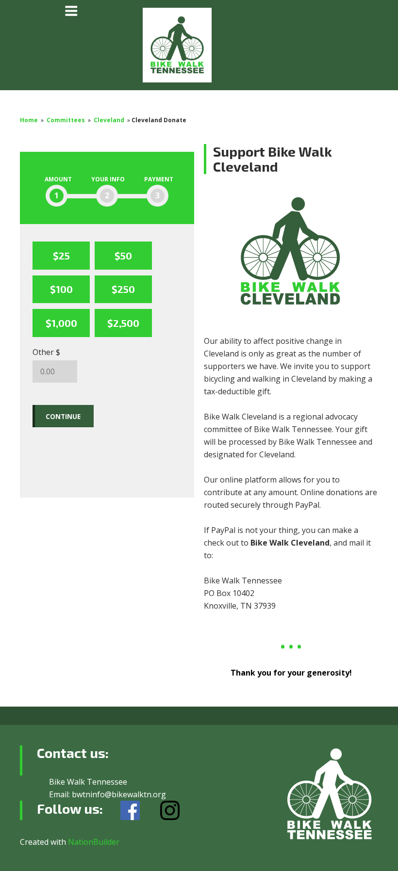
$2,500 (123, 323)
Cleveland (109, 120)
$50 (123, 255)
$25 (61, 255)
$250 (123, 289)
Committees (66, 120)
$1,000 (61, 323)
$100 (61, 289)
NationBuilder (93, 842)
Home (29, 120)
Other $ (46, 352)
